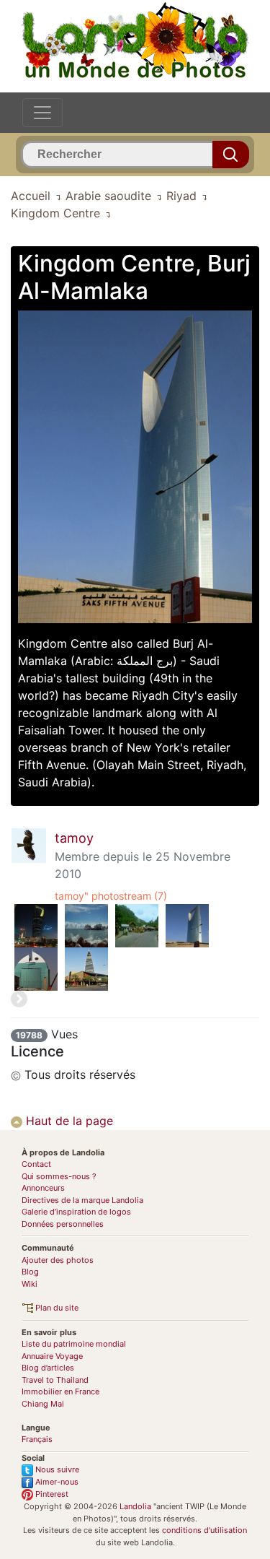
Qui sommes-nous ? (59, 1176)
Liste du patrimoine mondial (74, 1344)
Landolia (135, 1506)
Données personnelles (63, 1224)
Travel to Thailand (55, 1380)
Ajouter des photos (58, 1260)
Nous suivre (56, 1469)
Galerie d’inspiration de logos (76, 1212)
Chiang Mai (43, 1404)
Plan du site (55, 1308)
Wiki (29, 1284)
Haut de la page (67, 1120)
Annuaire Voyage (52, 1356)
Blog (30, 1272)
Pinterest (50, 1494)
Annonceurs (43, 1188)
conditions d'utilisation (204, 1530)
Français (37, 1439)
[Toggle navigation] (42, 112)
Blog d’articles (48, 1368)
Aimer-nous (55, 1482)
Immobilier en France (60, 1391)
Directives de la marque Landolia (82, 1200)
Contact (36, 1164)
